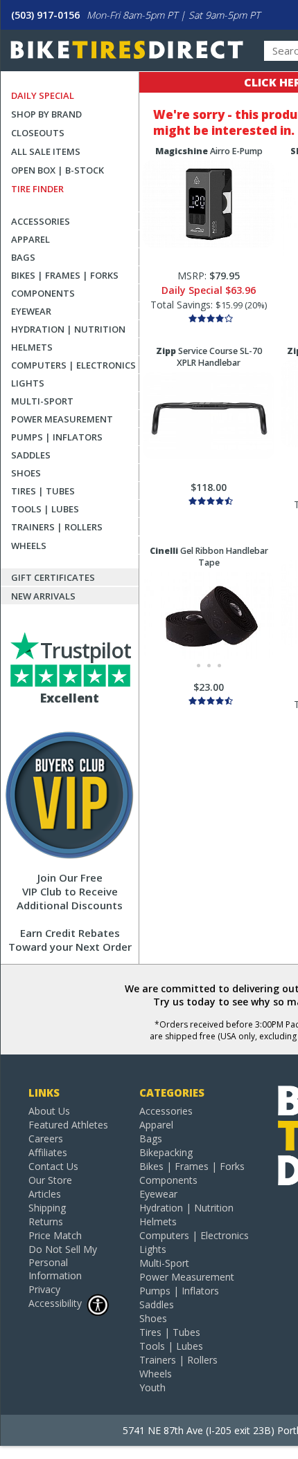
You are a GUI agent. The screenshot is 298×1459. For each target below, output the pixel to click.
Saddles (31, 455)
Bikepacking (166, 1152)
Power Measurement (62, 419)
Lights (27, 383)
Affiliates (47, 1152)
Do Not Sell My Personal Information (62, 1262)
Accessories (40, 221)
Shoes (26, 473)
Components (43, 293)
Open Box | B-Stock (57, 170)
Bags (23, 257)
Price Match (55, 1235)
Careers (45, 1138)
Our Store (50, 1180)
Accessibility (55, 1303)
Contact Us (53, 1166)
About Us (49, 1110)
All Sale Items (45, 151)
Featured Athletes (68, 1124)
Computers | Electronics (73, 365)
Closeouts (37, 133)
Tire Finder (37, 189)
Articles (44, 1193)
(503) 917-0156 (45, 14)
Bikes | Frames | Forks (65, 275)
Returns (45, 1221)
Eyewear (31, 311)
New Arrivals (43, 596)
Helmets (32, 347)
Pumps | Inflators (57, 437)
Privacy (44, 1289)
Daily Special (42, 95)
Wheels (28, 545)
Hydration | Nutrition (68, 329)
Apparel (30, 239)
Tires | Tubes (43, 491)
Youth (152, 1387)
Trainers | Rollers (57, 527)
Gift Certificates (53, 577)
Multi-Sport (42, 401)
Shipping (47, 1207)
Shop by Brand (46, 114)
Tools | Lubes (45, 509)
